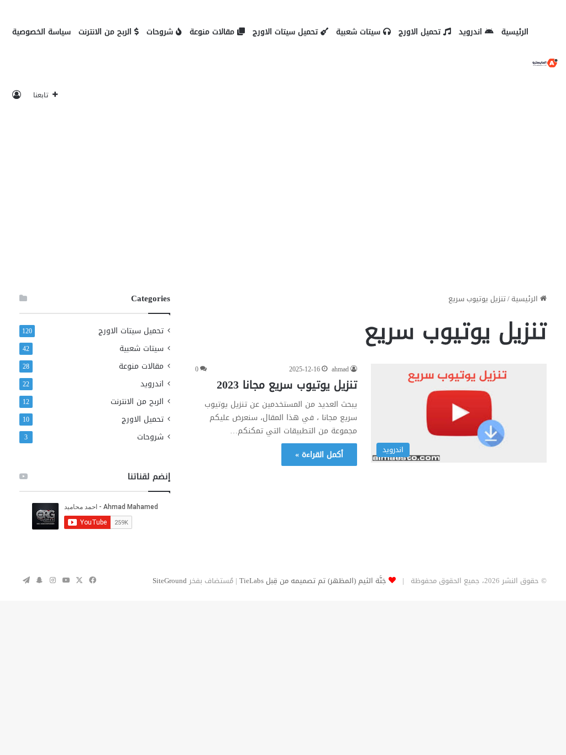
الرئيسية (514, 31)
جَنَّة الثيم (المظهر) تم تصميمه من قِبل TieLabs (312, 581)
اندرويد (472, 31)
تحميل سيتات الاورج (287, 31)
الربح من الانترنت (106, 31)
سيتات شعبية (359, 31)
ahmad (340, 369)
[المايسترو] (545, 64)
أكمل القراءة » (319, 454)
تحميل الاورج (421, 31)
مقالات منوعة (213, 31)
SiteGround (170, 581)
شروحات (161, 31)
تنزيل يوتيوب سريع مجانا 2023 (287, 384)
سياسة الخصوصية (41, 31)
